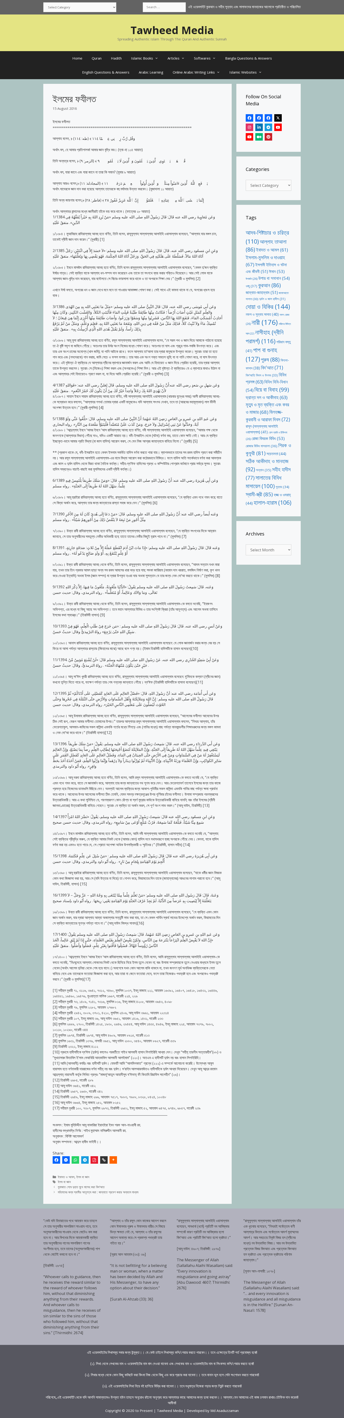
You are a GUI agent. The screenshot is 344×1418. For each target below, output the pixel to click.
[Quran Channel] (249, 137)
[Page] (259, 118)
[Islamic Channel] (278, 127)
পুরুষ (270, 359)
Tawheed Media (172, 30)
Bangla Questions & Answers (248, 58)
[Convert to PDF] (94, 1160)
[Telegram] (85, 1160)
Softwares (202, 58)
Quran (97, 58)
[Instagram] (249, 127)
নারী (265, 322)
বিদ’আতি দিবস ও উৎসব (262, 375)
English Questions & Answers (105, 72)
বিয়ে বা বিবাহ (271, 389)
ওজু (251, 286)
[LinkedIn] (259, 127)
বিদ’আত (272, 367)
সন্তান (263, 470)
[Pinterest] (268, 137)
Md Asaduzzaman (224, 1410)
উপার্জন (251, 279)
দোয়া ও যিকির (268, 306)
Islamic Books (142, 58)
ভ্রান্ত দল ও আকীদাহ (266, 397)
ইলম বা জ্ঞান (82, 1177)
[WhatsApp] (75, 1160)
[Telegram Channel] (268, 127)
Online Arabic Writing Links (194, 72)
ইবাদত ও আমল (66, 1177)
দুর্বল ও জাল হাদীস (272, 299)
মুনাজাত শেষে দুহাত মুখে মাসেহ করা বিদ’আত (81, 1187)
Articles (173, 58)
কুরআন (269, 285)
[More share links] (113, 1160)
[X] (278, 118)
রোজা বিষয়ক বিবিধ (268, 438)
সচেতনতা (276, 453)
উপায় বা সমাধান (274, 278)
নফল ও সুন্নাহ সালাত (262, 314)
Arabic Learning (151, 72)
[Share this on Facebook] (56, 1160)
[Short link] (104, 1160)
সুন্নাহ (282, 487)
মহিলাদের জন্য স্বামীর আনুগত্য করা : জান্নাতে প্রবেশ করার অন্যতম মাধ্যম (98, 1192)
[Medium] (259, 137)
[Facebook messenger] (66, 1160)
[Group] (268, 118)
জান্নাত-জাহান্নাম (262, 292)
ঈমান (277, 271)
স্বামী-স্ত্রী (259, 494)
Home (77, 58)
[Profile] (249, 118)
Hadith (116, 58)
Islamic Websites (243, 72)
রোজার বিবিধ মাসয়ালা (261, 445)
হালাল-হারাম (272, 502)
